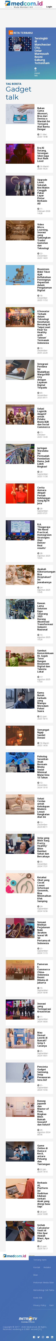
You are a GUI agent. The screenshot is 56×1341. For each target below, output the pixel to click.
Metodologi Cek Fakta (43, 1290)
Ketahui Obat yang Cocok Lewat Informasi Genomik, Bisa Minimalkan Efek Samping (44, 889)
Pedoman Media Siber (43, 1282)
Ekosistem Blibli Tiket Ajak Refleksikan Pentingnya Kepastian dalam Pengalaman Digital (44, 280)
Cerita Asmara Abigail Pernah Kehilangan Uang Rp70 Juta (43, 495)
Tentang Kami (39, 1259)
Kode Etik (37, 1297)
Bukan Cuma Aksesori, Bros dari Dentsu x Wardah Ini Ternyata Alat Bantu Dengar (43, 119)
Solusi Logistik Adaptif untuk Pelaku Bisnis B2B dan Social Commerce (43, 418)
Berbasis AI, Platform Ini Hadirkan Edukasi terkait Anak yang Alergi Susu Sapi (43, 1194)
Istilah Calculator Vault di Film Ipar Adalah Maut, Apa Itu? (43, 1233)
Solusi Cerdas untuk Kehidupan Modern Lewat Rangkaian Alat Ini (43, 808)
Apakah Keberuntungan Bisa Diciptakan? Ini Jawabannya (46, 576)
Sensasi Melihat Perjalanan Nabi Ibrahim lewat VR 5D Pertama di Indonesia (43, 933)
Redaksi (47, 1267)
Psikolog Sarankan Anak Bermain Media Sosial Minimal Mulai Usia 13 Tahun (43, 767)
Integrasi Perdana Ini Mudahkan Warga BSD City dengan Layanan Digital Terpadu (43, 375)
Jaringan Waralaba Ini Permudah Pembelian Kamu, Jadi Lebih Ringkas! (43, 457)
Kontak (36, 1267)
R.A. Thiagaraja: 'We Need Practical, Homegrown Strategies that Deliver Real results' (44, 536)
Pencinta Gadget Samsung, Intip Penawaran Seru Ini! (43, 1073)
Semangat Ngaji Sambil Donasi (43, 733)
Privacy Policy (39, 1305)
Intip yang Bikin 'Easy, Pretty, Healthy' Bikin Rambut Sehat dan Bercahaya (43, 847)
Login (49, 7)
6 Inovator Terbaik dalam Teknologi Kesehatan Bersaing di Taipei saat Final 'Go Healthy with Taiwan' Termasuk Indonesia (43, 327)
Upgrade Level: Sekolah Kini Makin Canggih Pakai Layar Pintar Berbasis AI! (43, 191)
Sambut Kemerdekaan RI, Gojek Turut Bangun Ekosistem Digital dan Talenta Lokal (45, 661)
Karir (51, 1305)
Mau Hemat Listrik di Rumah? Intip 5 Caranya (42, 1039)
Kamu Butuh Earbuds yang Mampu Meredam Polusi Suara (43, 702)
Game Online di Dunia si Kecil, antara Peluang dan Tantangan (43, 1155)
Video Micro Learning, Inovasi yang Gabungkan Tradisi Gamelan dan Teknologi (44, 236)
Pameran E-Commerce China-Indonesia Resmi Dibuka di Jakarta (43, 973)
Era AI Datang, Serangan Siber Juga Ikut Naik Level (43, 154)
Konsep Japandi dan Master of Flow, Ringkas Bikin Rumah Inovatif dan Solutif (43, 1112)
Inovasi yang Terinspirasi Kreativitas (44, 1007)
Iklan (35, 1275)
